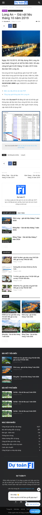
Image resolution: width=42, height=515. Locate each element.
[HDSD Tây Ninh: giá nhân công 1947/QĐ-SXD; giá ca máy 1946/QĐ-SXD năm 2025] (7, 260)
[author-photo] (21, 194)
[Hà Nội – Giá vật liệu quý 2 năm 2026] (7, 394)
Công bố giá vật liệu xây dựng (23, 7)
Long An (23, 155)
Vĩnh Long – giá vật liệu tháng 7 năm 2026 (26, 367)
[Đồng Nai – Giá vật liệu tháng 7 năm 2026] (7, 230)
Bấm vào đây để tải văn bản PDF (15, 91)
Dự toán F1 (7, 21)
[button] (3, 2)
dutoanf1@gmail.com (27, 489)
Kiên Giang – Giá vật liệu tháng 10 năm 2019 (32, 176)
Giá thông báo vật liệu (13, 155)
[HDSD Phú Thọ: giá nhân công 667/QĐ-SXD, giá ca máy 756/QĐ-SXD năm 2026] (7, 288)
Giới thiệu (16, 509)
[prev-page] (3, 246)
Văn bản (11, 7)
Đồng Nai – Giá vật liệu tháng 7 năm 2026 (26, 377)
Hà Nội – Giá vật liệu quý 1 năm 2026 (24, 402)
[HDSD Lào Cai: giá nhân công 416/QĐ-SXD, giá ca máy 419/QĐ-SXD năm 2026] (11, 306)
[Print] (15, 26)
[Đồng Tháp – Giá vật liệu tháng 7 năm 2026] (7, 239)
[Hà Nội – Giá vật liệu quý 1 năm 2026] (7, 404)
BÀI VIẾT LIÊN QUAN (9, 213)
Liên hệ (23, 509)
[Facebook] (10, 26)
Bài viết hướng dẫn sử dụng (9, 312)
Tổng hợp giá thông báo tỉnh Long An (16, 94)
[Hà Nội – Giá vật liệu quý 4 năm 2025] (7, 413)
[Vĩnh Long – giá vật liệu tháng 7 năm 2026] (7, 220)
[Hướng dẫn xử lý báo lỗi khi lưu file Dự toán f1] (7, 269)
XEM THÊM (21, 213)
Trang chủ (4, 7)
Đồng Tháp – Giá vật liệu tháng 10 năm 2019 (10, 176)
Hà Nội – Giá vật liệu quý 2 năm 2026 (24, 392)
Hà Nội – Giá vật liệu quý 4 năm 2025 (24, 411)
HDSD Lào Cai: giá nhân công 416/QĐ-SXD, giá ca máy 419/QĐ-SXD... (11, 317)
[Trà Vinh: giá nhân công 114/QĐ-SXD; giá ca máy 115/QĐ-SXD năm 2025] (7, 278)
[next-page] (6, 246)
